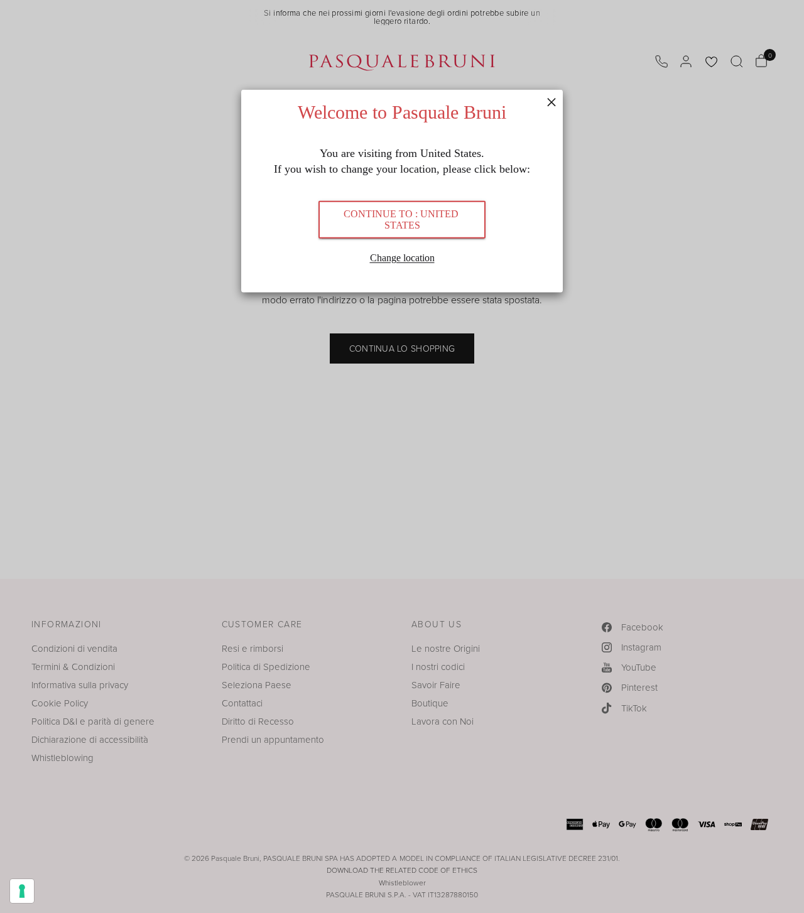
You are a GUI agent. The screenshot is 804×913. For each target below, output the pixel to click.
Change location (402, 257)
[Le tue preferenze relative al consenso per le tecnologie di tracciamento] (22, 891)
